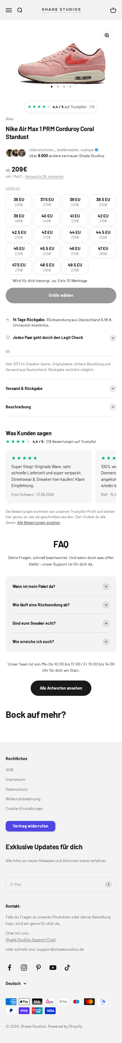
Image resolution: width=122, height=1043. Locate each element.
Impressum (16, 779)
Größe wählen (61, 295)
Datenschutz (17, 789)
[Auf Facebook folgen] (9, 967)
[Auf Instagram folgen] (24, 967)
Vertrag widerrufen (30, 826)
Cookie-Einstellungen (24, 808)
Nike (9, 118)
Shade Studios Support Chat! (31, 939)
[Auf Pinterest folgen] (38, 967)
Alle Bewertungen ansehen (38, 522)
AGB (9, 769)
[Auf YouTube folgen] (53, 967)
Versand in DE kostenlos (44, 176)
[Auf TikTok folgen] (67, 967)
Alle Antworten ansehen (61, 688)
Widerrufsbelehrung (23, 798)
